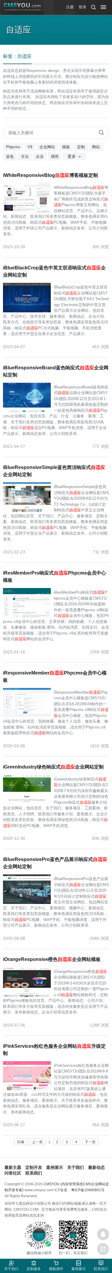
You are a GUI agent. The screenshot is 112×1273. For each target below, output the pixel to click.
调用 (55, 156)
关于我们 (75, 1167)
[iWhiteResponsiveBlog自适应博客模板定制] (28, 197)
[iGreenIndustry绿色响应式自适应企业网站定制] (28, 789)
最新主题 (12, 1167)
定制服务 (34, 1269)
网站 (96, 147)
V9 (29, 147)
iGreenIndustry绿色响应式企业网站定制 (53, 766)
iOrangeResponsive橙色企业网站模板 (52, 959)
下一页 (90, 1142)
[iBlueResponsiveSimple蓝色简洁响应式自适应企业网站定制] (28, 496)
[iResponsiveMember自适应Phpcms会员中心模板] (28, 702)
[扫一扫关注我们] (103, 1249)
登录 (82, 7)
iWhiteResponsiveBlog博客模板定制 (50, 175)
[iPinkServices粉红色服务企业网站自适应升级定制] (28, 1075)
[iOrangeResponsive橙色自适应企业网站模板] (28, 981)
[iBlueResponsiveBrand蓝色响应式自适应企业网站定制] (28, 397)
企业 (40, 156)
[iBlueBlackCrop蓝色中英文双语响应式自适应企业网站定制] (28, 297)
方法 (25, 156)
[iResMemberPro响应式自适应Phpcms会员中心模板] (28, 602)
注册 (70, 7)
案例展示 (54, 1167)
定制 (81, 147)
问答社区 (12, 1173)
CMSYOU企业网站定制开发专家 (22, 7)
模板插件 (56, 1269)
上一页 (37, 1142)
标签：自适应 (17, 56)
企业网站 (47, 147)
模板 (66, 147)
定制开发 (33, 1167)
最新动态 (96, 1167)
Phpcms (13, 147)
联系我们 (33, 1173)
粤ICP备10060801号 (88, 1190)
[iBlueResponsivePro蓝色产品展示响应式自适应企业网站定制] (28, 888)
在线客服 (103, 1234)
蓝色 (10, 156)
